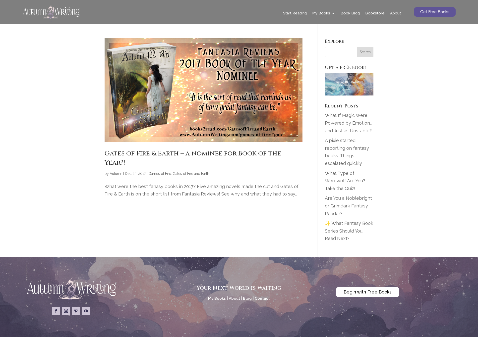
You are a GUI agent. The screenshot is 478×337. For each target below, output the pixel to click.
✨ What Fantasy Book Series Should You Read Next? (349, 231)
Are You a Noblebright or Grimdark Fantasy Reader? (348, 205)
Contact (262, 298)
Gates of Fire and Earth (191, 174)
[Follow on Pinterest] (76, 311)
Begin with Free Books (368, 291)
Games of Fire (159, 174)
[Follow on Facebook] (56, 311)
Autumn (116, 174)
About (395, 13)
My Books (321, 13)
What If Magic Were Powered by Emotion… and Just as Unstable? (348, 123)
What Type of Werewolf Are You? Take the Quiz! (345, 181)
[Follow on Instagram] (66, 311)
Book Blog (350, 13)
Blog (247, 298)
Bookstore (375, 13)
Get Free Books (434, 11)
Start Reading (295, 13)
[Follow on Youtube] (86, 311)
